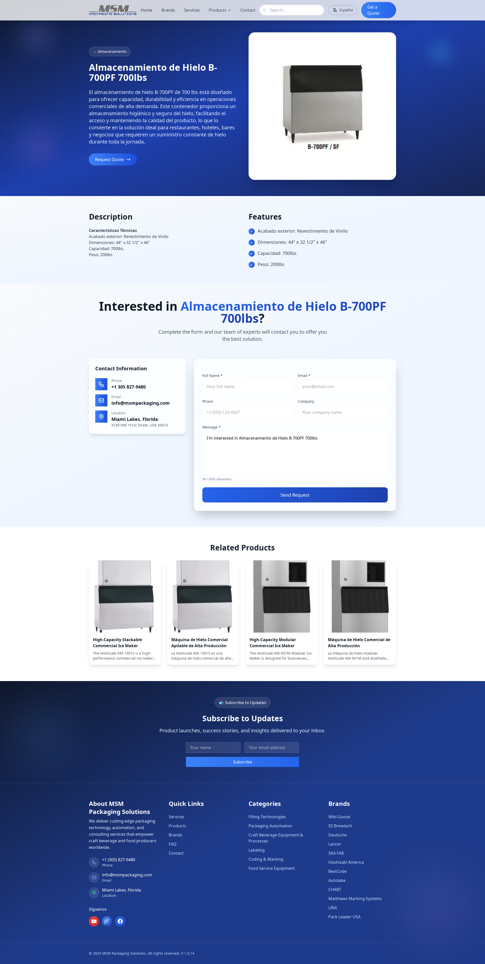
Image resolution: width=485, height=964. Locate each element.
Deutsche (337, 835)
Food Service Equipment (272, 868)
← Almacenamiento (109, 51)
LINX (332, 907)
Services (192, 10)
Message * (211, 427)
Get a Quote (373, 10)
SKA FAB (336, 853)
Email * (304, 375)
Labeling (257, 850)
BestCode (337, 871)
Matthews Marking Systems (355, 898)
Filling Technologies (267, 817)
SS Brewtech (340, 826)
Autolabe (337, 880)
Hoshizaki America (346, 862)
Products (217, 10)
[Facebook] (120, 921)
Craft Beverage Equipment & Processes (276, 838)
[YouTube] (94, 921)
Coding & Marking (266, 859)
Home (146, 10)
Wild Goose (339, 817)
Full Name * (212, 375)
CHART (334, 889)
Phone (207, 401)
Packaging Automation (270, 826)
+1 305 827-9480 (128, 387)
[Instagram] (107, 921)
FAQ (173, 844)
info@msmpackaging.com (140, 403)
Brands (168, 10)
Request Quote (109, 159)
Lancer (334, 844)
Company (306, 401)
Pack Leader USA (344, 917)
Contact (247, 10)
